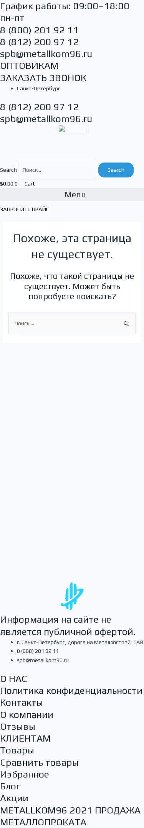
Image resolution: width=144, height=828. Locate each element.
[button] (72, 194)
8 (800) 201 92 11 (39, 30)
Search (8, 169)
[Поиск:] (71, 323)
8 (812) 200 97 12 (39, 41)
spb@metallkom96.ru (46, 53)
